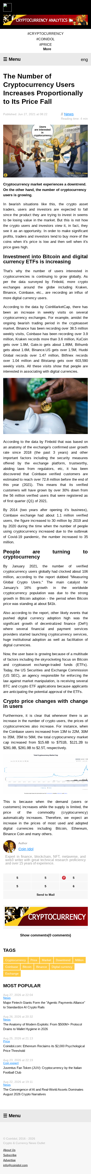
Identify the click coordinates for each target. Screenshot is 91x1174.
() (45, 935)
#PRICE (45, 44)
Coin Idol (25, 849)
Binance (41, 966)
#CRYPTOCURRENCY (46, 33)
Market (46, 960)
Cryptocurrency (15, 960)
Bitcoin (27, 966)
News (69, 114)
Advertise (9, 1160)
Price (33, 960)
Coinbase (11, 966)
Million (79, 960)
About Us (9, 1150)
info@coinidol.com (15, 1165)
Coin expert (11, 1063)
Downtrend (63, 960)
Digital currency (62, 966)
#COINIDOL (45, 39)
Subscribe (10, 1155)
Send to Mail (46, 894)
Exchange (12, 973)
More (47, 49)
